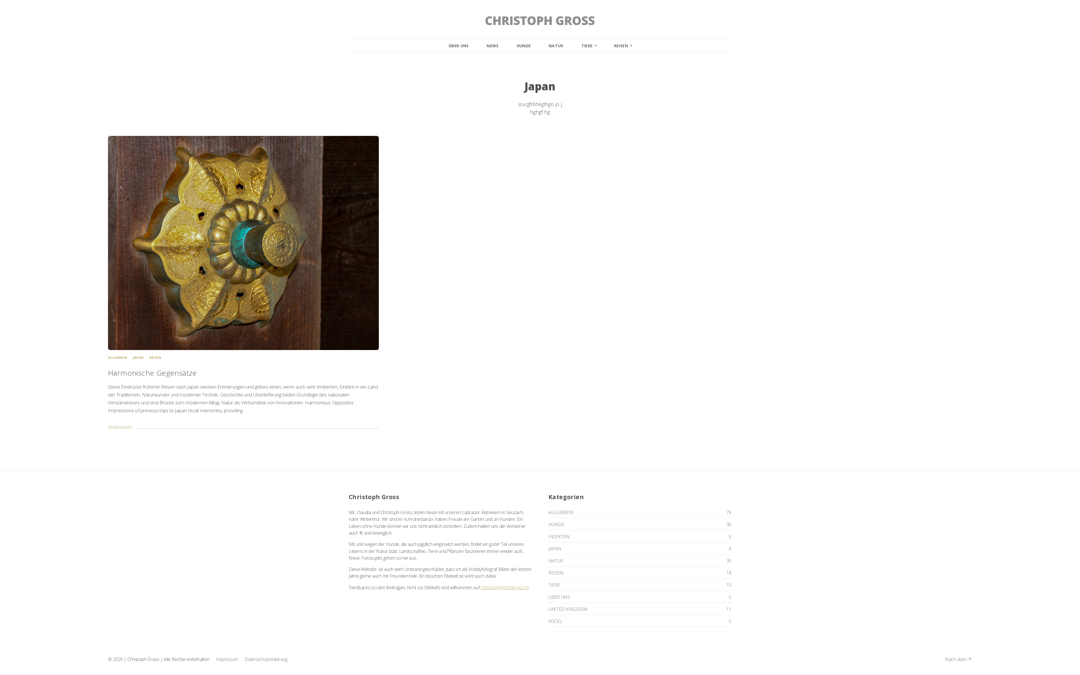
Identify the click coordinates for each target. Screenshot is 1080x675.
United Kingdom (567, 609)
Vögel (555, 621)
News (492, 45)
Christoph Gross (143, 659)
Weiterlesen (120, 427)
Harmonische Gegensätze (152, 373)
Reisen (621, 45)
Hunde (524, 45)
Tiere (587, 45)
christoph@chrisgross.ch (504, 587)
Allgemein (117, 358)
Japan (138, 358)
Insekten (559, 536)
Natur (556, 45)
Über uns (459, 45)
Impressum (227, 659)
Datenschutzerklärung (266, 659)
